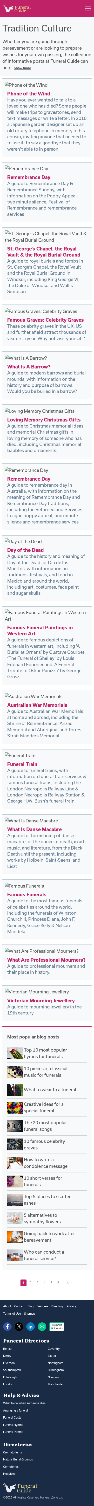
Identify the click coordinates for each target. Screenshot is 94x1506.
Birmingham (56, 1370)
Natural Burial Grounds (18, 1459)
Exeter (52, 1355)
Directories (18, 1444)
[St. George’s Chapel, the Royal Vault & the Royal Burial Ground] (47, 236)
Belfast (7, 1348)
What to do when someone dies (24, 1403)
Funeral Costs (12, 1417)
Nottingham (55, 1363)
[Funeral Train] (20, 755)
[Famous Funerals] (24, 885)
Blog (30, 1306)
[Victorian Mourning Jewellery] (37, 991)
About (7, 1306)
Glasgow (53, 1377)
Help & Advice (21, 1395)
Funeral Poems (13, 1431)
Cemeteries (11, 1466)
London (8, 1384)
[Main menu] (88, 8)
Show (22, 68)
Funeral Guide (65, 61)
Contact (19, 1306)
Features (42, 1306)
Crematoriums (12, 1452)
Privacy (71, 1306)
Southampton (12, 1370)
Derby (7, 1355)
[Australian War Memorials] (33, 696)
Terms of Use (12, 1313)
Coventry (54, 1348)
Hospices (9, 1473)
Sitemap (29, 1313)
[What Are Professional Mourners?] (41, 950)
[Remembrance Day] (26, 168)
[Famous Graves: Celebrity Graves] (41, 310)
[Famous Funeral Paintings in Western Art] (47, 615)
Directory (57, 1306)
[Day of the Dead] (23, 541)
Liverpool (9, 1363)
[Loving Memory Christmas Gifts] (39, 410)
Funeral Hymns (13, 1424)
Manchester (55, 1384)
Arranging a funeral (15, 1410)
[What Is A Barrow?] (26, 357)
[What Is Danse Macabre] (31, 820)
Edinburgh (10, 1377)
